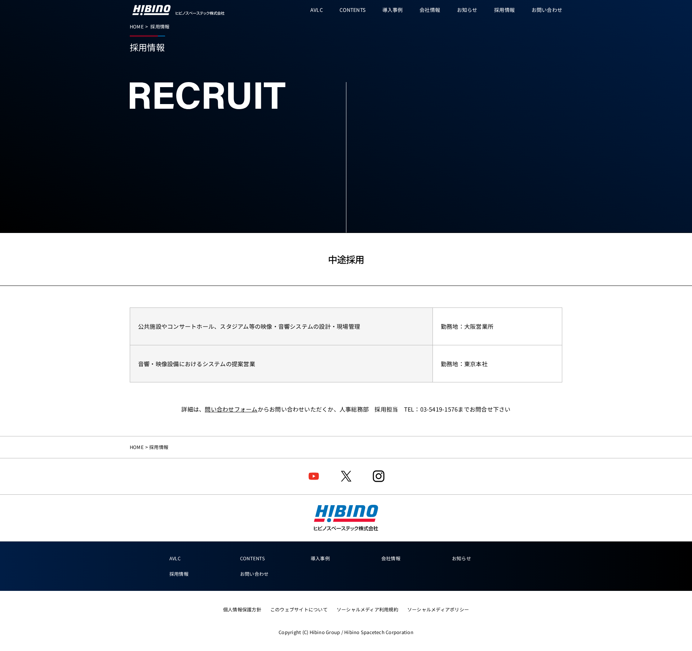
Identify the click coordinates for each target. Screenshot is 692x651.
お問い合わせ (254, 573)
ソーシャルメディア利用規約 (367, 609)
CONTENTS (252, 558)
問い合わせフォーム (231, 409)
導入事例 (320, 558)
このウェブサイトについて (299, 609)
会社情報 (390, 558)
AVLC (175, 558)
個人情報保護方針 (242, 609)
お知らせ (461, 558)
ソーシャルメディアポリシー (438, 609)
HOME (137, 26)
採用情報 (178, 573)
